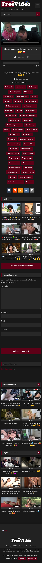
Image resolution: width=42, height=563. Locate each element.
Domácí (28, 92)
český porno (12, 115)
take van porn (13, 172)
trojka (13, 177)
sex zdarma (14, 163)
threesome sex (29, 172)
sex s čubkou (29, 153)
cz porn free (15, 120)
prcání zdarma (14, 153)
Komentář (4, 286)
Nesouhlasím (32, 558)
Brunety (33, 87)
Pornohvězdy (32, 101)
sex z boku (14, 158)
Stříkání (9, 110)
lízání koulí (15, 134)
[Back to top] (35, 557)
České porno (16, 92)
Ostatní (19, 101)
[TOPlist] (5, 531)
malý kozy (28, 134)
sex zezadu (28, 163)
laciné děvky (33, 129)
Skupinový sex (30, 106)
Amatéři (9, 87)
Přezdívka (5, 312)
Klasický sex (23, 96)
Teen (20, 110)
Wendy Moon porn (16, 182)
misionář (12, 139)
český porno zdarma (28, 115)
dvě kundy (30, 125)
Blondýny (22, 87)
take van (29, 167)
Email (3, 321)
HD (7, 129)
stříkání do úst (15, 167)
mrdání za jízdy (15, 144)
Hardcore (10, 96)
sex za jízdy (28, 158)
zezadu (30, 182)
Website (4, 330)
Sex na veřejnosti (13, 106)
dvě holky (28, 120)
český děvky (32, 110)
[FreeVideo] (17, 4)
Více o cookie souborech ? (21, 561)
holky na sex (18, 129)
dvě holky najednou (15, 125)
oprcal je (14, 148)
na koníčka (29, 144)
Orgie (8, 101)
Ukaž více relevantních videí (21, 266)
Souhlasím (22, 558)
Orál (35, 96)
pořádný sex (27, 148)
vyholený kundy (26, 177)
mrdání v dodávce (27, 139)
